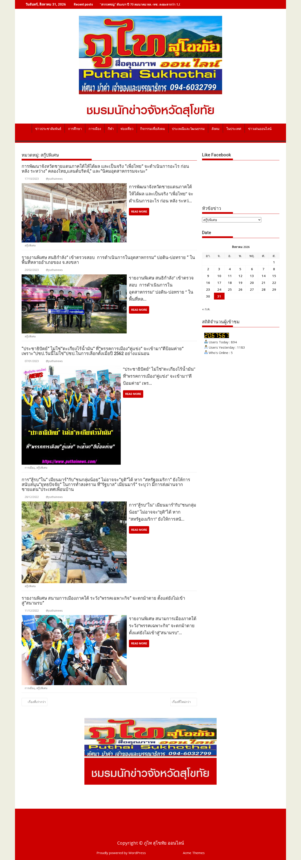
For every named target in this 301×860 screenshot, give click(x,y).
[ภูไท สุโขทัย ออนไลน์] (26, 127)
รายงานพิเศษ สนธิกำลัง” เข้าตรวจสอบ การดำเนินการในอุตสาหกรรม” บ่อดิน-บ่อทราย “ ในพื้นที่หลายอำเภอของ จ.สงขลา (108, 260)
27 (252, 289)
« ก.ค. (206, 309)
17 (219, 282)
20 (252, 282)
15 (274, 276)
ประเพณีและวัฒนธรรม (188, 129)
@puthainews (54, 179)
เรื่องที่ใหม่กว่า (181, 702)
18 (230, 282)
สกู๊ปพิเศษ (30, 245)
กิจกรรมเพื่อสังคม (152, 129)
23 (208, 289)
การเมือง (95, 129)
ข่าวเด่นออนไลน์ (259, 129)
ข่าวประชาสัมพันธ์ (48, 129)
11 (230, 276)
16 (208, 282)
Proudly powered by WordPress (121, 853)
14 (264, 276)
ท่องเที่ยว (127, 129)
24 (219, 289)
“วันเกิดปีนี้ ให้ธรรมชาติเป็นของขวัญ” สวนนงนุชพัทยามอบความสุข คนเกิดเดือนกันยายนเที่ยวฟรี (165, 4)
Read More (139, 211)
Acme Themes (194, 853)
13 (252, 276)
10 (219, 276)
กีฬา (111, 129)
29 (274, 289)
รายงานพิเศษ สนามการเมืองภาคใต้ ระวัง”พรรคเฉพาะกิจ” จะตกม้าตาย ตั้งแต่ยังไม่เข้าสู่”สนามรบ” (103, 601)
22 (274, 282)
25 (230, 289)
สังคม (215, 129)
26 (240, 289)
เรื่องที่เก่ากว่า (37, 702)
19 (240, 282)
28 (264, 289)
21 (264, 282)
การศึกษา (75, 129)
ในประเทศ (233, 129)
